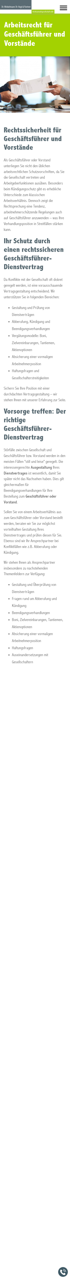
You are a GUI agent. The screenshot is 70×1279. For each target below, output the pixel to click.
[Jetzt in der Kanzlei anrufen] (63, 1272)
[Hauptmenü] (63, 9)
